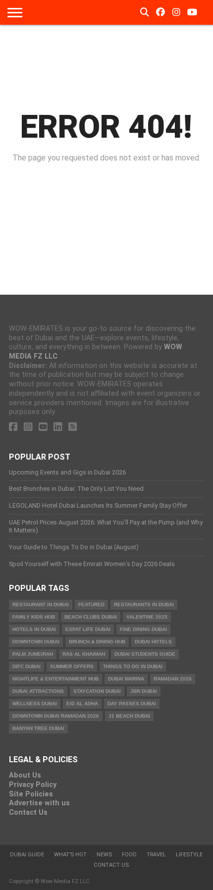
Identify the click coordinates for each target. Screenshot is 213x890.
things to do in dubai (132, 666)
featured (91, 604)
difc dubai (26, 666)
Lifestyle (189, 854)
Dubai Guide (27, 854)
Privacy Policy (32, 785)
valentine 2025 (146, 617)
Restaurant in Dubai (40, 604)
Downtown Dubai (35, 641)
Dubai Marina (126, 678)
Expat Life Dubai (87, 629)
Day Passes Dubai (131, 703)
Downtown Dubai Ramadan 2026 (55, 716)
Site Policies (31, 794)
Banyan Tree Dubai (38, 728)
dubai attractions (38, 691)
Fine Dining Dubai (143, 629)
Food (129, 854)
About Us (25, 775)
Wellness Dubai (34, 703)
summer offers (72, 666)
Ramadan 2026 (173, 678)
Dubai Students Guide (144, 654)
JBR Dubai (143, 691)
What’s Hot (70, 854)
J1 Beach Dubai (129, 716)
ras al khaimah (83, 654)
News (104, 854)
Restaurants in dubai (144, 604)
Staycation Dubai (97, 691)
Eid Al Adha (82, 703)
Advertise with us (39, 803)
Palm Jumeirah (32, 654)
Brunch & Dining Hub (97, 641)
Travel (156, 854)
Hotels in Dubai (34, 629)
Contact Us (28, 812)
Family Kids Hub (33, 617)
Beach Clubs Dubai (90, 617)
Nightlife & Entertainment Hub (55, 678)
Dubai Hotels (153, 641)
